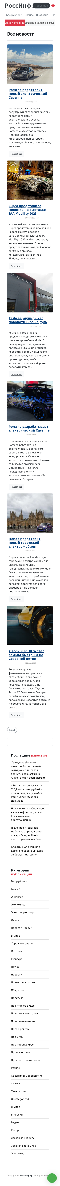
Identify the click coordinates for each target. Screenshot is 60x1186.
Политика (17, 997)
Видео (15, 1122)
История (16, 951)
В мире (15, 935)
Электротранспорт (23, 912)
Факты (15, 920)
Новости (16, 974)
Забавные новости (23, 1137)
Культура (16, 959)
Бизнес (29, 15)
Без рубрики (14, 15)
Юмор (15, 1130)
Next (12, 729)
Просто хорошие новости (27, 1060)
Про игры (17, 1036)
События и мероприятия (27, 1075)
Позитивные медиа (23, 1021)
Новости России (21, 927)
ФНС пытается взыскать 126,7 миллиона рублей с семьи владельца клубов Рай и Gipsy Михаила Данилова (27, 793)
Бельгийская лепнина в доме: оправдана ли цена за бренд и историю (27, 850)
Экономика (18, 904)
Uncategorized (20, 1099)
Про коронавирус (22, 1044)
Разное (15, 1067)
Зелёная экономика (23, 1145)
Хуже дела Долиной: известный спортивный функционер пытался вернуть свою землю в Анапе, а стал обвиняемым (28, 770)
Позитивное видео (23, 1005)
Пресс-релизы (20, 1029)
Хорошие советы (22, 943)
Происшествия (20, 1052)
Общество (17, 990)
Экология (42, 15)
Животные (17, 1153)
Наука (15, 966)
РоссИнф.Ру (22, 5)
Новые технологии (23, 982)
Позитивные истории (24, 1013)
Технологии (18, 1091)
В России (17, 1114)
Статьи (15, 1083)
